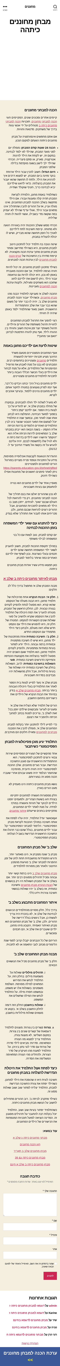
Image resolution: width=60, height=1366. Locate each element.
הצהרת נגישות (30, 1343)
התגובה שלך (50, 1191)
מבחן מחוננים (49, 297)
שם (54, 1220)
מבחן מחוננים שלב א (28, 690)
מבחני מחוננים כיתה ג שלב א (30, 1137)
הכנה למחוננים (48, 286)
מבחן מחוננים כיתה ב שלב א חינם (30, 1164)
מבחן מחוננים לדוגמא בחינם (30, 1320)
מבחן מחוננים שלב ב (44, 873)
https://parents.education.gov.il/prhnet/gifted (30, 467)
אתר (54, 1249)
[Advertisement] (30, 67)
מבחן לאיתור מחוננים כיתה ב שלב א (30, 579)
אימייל (53, 1235)
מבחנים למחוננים (46, 732)
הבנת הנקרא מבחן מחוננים (37, 885)
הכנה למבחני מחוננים (44, 121)
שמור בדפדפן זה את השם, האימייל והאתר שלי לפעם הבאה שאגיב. (29, 1265)
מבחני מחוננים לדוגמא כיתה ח (25, 1334)
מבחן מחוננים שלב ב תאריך (30, 1151)
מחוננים (30, 6)
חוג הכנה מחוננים (30, 1144)
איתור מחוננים (18, 810)
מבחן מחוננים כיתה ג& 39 (30, 1157)
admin (53, 1305)
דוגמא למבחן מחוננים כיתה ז (26, 1305)
